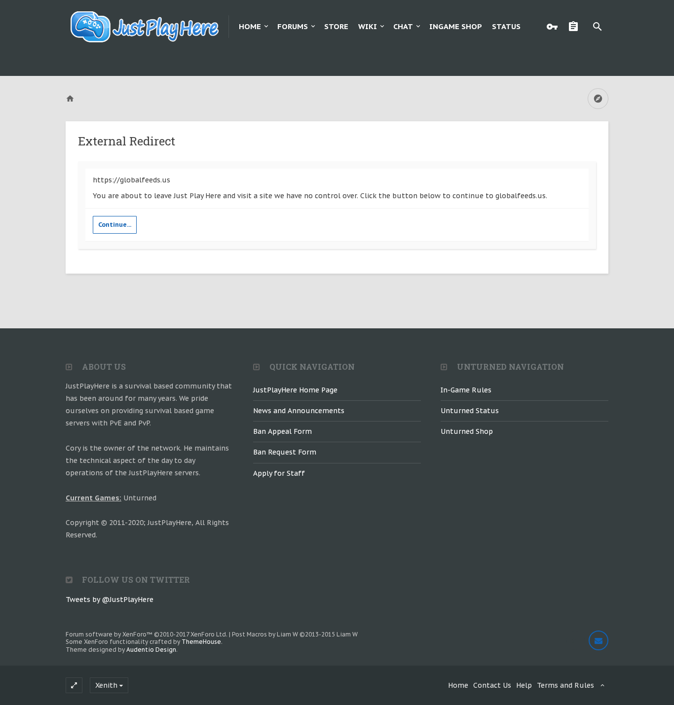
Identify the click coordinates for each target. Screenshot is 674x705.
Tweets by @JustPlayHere (109, 599)
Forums (292, 26)
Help (524, 685)
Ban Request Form (284, 452)
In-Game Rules (466, 390)
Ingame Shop (455, 26)
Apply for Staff (279, 473)
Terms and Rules (565, 685)
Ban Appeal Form (282, 431)
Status (506, 26)
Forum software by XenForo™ (146, 634)
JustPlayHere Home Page (295, 390)
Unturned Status (470, 410)
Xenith (106, 685)
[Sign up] (576, 26)
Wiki (367, 26)
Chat (403, 26)
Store (336, 26)
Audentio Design (151, 649)
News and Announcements (298, 410)
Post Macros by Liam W (295, 634)
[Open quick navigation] (598, 98)
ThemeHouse (201, 641)
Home (250, 26)
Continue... (114, 224)
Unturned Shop (467, 431)
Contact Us (492, 685)
